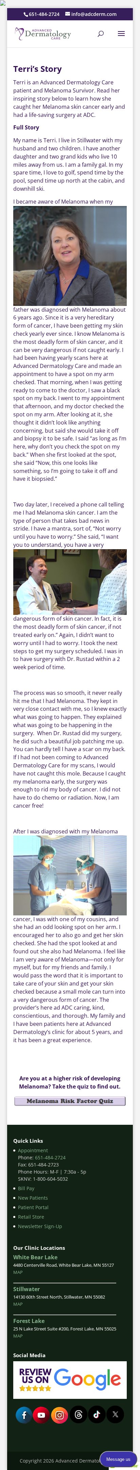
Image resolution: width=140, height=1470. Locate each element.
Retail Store (31, 1217)
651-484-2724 (44, 14)
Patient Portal (33, 1207)
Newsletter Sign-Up (40, 1226)
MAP (18, 1272)
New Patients (33, 1198)
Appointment (33, 1150)
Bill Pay (26, 1188)
